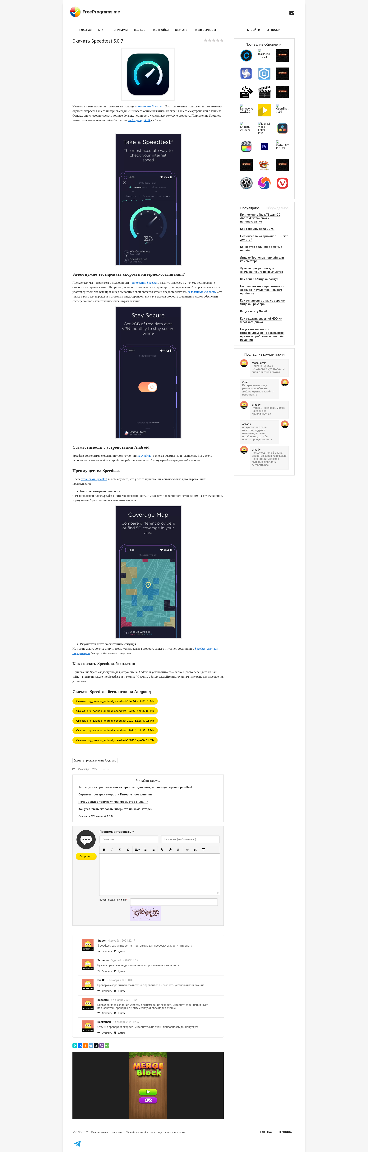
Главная (85, 29)
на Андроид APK (139, 120)
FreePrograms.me (101, 12)
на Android (144, 455)
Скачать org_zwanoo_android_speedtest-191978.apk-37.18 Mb (115, 720)
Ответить (107, 951)
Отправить (86, 856)
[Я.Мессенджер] (74, 1045)
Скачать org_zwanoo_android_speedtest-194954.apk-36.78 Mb (115, 701)
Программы (119, 29)
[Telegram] (91, 1045)
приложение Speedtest (149, 106)
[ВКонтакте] (80, 1045)
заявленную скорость (202, 292)
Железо (139, 29)
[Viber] (101, 1045)
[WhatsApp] (107, 1045)
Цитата (122, 951)
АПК (100, 29)
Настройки (160, 29)
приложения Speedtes (144, 282)
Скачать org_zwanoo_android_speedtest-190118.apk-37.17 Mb (115, 740)
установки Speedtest (94, 479)
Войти (255, 29)
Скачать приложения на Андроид (95, 760)
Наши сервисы (205, 29)
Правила (285, 1132)
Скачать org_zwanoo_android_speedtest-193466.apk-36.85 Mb (115, 710)
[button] (104, 849)
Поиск (275, 29)
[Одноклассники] (85, 1045)
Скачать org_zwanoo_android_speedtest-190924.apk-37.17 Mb (115, 730)
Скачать (181, 29)
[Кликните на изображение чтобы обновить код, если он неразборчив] (145, 920)
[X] (96, 1045)
